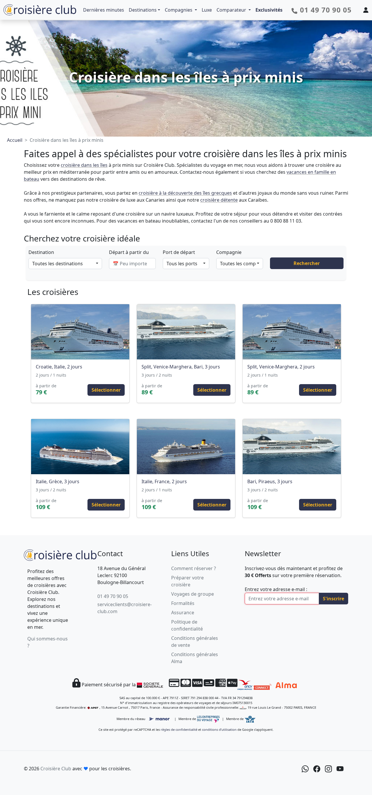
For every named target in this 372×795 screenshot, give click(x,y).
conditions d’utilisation (219, 729)
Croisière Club (55, 768)
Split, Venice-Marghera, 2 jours (281, 367)
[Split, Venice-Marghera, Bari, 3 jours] (186, 331)
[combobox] (65, 263)
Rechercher (307, 263)
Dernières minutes (103, 10)
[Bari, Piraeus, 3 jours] (292, 446)
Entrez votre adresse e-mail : (276, 589)
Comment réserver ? (193, 568)
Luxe (207, 10)
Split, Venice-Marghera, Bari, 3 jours (181, 367)
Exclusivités (268, 10)
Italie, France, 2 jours (164, 481)
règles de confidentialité (179, 729)
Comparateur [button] (232, 10)
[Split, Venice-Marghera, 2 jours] (292, 331)
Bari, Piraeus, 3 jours (269, 481)
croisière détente (219, 200)
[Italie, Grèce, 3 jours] (80, 446)
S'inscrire (333, 598)
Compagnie (229, 252)
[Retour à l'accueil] (60, 554)
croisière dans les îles (84, 165)
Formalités (182, 603)
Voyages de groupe (192, 594)
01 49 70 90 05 (112, 596)
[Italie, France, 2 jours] (186, 446)
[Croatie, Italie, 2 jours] (80, 331)
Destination (41, 252)
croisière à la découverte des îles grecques (185, 193)
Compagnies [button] (179, 10)
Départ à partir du (129, 252)
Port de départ (179, 252)
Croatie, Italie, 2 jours (59, 367)
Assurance (182, 612)
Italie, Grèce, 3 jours (57, 481)
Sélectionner (106, 390)
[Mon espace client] (366, 9)
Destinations (143, 10)
